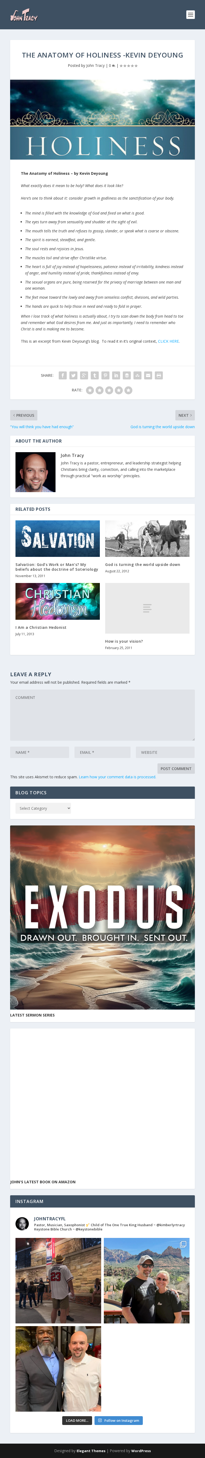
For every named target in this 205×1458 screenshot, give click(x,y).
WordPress (141, 1450)
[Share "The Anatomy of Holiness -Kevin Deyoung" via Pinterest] (105, 375)
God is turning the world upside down (142, 564)
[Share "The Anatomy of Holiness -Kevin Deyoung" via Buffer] (126, 375)
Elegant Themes (91, 1450)
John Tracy (95, 65)
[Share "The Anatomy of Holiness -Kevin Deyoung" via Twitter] (73, 375)
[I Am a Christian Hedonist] (57, 601)
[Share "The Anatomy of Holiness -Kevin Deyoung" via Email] (148, 375)
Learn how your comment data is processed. (117, 776)
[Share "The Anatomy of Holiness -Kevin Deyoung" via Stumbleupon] (137, 375)
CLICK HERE (168, 341)
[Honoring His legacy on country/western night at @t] (58, 1280)
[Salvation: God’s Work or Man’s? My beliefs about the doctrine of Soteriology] (57, 538)
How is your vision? (124, 641)
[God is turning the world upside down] (147, 538)
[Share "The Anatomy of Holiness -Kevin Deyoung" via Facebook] (62, 375)
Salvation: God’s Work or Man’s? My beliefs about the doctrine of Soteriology (56, 567)
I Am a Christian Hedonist (41, 627)
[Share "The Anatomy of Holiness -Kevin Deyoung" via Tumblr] (94, 375)
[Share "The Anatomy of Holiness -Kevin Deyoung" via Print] (158, 375)
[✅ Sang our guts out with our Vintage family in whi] (147, 1280)
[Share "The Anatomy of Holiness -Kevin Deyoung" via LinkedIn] (116, 375)
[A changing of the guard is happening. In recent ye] (58, 1369)
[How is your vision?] (147, 608)
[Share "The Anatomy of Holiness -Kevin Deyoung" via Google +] (84, 375)
